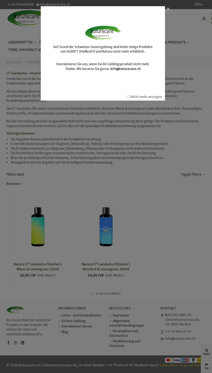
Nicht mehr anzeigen (146, 97)
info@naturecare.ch (125, 69)
